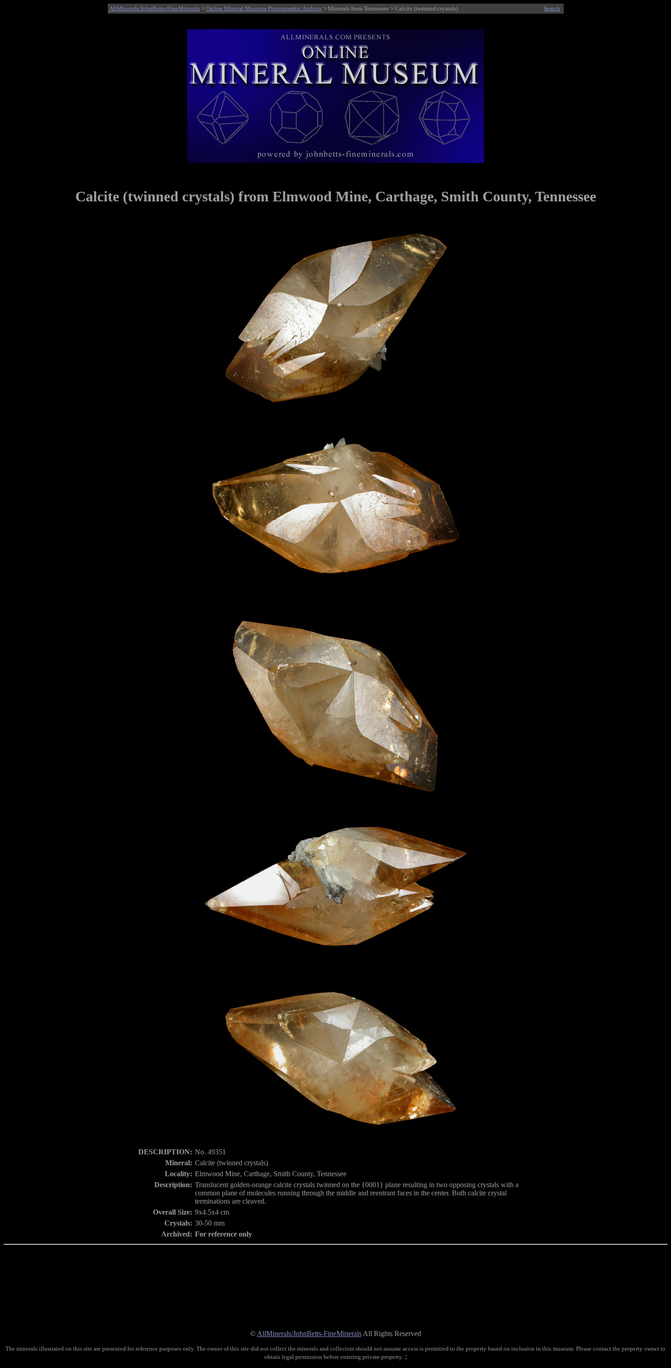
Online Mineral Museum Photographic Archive (264, 8)
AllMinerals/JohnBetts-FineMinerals (154, 8)
